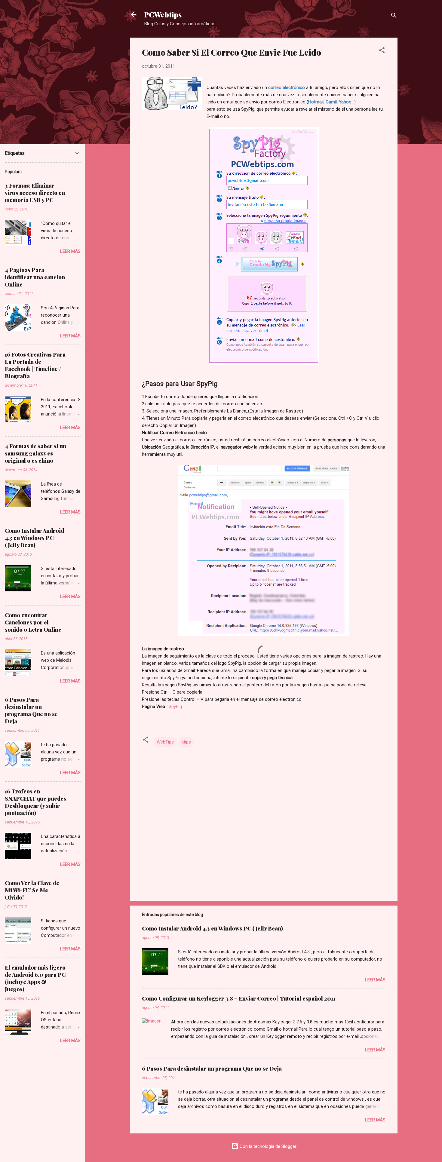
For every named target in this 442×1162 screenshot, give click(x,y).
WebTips (165, 742)
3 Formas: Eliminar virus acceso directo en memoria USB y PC (35, 193)
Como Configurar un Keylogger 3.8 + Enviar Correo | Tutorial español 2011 (238, 998)
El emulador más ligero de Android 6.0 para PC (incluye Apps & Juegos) (35, 978)
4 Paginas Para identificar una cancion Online (35, 277)
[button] (381, 51)
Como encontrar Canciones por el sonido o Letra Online (33, 622)
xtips (186, 742)
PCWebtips (163, 14)
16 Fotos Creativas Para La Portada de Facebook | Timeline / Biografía (35, 365)
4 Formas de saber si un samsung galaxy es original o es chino (35, 453)
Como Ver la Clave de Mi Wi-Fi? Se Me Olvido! (32, 890)
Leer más (375, 980)
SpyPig (175, 706)
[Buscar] (393, 16)
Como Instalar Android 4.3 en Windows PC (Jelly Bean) (212, 928)
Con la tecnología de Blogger (267, 1146)
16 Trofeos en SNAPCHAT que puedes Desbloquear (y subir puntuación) (35, 802)
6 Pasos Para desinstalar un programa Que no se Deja (212, 1068)
